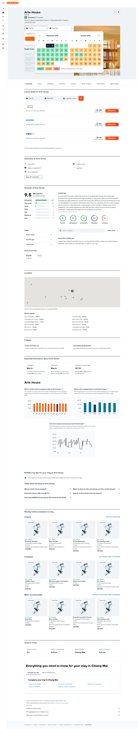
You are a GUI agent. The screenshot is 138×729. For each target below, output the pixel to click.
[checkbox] (33, 257)
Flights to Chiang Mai (35, 684)
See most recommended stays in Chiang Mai (106, 594)
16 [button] (52, 55)
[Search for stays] (3, 12)
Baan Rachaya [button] (53, 541)
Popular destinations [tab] (48, 672)
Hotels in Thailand (52, 724)
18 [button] (61, 55)
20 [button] (39, 59)
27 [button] (39, 64)
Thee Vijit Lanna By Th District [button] (82, 617)
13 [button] (39, 55)
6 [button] (38, 50)
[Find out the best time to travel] (3, 33)
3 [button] (99, 46)
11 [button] (61, 50)
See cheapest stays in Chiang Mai (109, 556)
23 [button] (52, 59)
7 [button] (43, 50)
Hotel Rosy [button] (28, 619)
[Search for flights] (3, 8)
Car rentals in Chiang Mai (65, 684)
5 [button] (76, 50)
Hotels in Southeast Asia (65, 724)
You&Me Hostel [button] (30, 581)
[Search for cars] (3, 16)
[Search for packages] (3, 20)
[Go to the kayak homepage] (12, 3)
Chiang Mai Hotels (78, 724)
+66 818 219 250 (29, 22)
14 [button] (43, 55)
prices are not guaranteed (61, 703)
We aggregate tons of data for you (37, 712)
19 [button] (66, 55)
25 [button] (61, 59)
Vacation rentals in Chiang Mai (66, 686)
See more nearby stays (113, 517)
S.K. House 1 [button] (100, 581)
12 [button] (66, 50)
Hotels (35, 724)
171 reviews (39, 17)
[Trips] (3, 39)
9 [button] (52, 50)
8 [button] (90, 50)
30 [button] (52, 64)
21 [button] (43, 59)
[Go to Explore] (3, 26)
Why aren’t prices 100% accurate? (37, 715)
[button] (3, 3)
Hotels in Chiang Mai (35, 686)
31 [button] (99, 64)
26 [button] (66, 59)
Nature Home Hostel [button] (79, 581)
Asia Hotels (42, 724)
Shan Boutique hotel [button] (103, 541)
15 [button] (48, 55)
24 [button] (57, 59)
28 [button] (43, 64)
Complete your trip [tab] (33, 672)
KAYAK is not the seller (33, 708)
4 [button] (61, 46)
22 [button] (48, 59)
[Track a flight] (3, 30)
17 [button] (57, 55)
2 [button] (52, 46)
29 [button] (48, 64)
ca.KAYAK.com (28, 724)
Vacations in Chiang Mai (94, 684)
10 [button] (57, 50)
